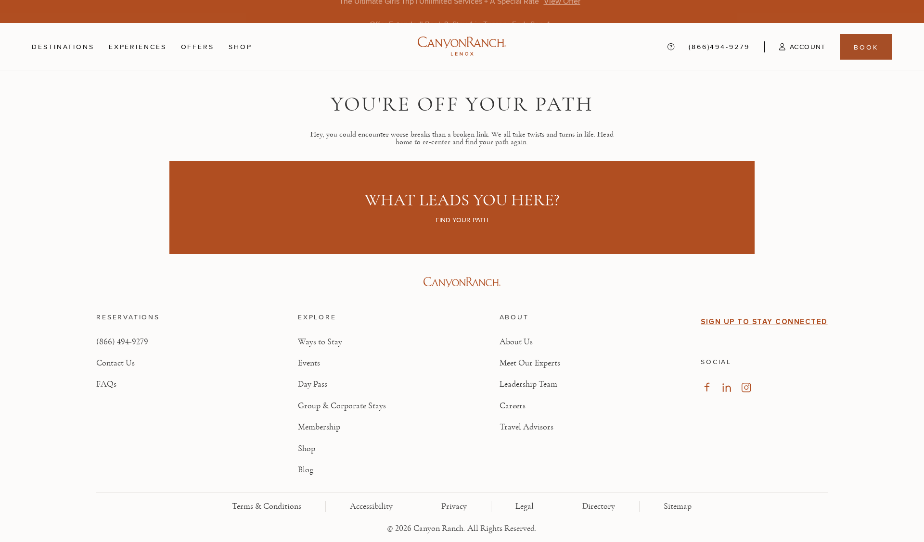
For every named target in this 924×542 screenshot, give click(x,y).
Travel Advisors (526, 427)
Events (309, 363)
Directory (598, 506)
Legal (524, 506)
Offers (197, 46)
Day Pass (312, 384)
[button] (795, 46)
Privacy (454, 506)
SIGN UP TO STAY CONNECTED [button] (764, 321)
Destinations (63, 46)
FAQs (106, 384)
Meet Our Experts (530, 363)
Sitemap (678, 506)
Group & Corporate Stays (342, 406)
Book (866, 47)
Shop (240, 46)
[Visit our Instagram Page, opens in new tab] (746, 387)
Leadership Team (528, 384)
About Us (516, 342)
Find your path (462, 219)
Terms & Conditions (266, 506)
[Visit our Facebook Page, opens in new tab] (707, 387)
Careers (513, 406)
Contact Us (115, 363)
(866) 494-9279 (122, 342)
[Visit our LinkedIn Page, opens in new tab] (726, 387)
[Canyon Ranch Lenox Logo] (462, 47)
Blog (305, 470)
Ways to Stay (320, 342)
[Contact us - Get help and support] (670, 47)
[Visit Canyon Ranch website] (461, 282)
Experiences (138, 46)
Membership (319, 427)
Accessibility (371, 506)
